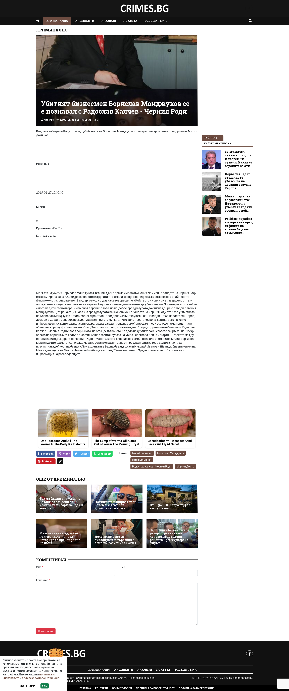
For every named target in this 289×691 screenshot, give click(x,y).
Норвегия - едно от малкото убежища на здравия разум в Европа (238, 181)
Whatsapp (104, 453)
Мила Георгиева (142, 453)
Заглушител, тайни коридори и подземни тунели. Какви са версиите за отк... (239, 159)
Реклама (85, 688)
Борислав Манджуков (170, 453)
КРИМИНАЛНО (57, 20)
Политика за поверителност (155, 688)
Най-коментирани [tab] (217, 143)
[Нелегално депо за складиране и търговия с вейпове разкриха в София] (116, 533)
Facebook (47, 453)
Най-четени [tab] (212, 138)
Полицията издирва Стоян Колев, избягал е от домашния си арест (115, 505)
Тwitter (84, 453)
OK (44, 686)
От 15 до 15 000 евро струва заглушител (170, 506)
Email (122, 567)
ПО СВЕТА (130, 20)
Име (39, 567)
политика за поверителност (40, 677)
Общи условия (122, 688)
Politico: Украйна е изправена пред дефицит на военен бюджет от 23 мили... (239, 226)
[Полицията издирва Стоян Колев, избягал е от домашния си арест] (116, 499)
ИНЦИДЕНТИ (84, 20)
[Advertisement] (75, 382)
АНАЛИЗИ (108, 20)
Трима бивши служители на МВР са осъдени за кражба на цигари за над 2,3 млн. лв (61, 503)
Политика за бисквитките (196, 688)
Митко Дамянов (141, 459)
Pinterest (48, 461)
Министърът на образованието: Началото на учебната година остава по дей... (239, 203)
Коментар (43, 580)
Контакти (101, 688)
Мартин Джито (185, 466)
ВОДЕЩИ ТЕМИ (155, 20)
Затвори (27, 686)
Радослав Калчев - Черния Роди (151, 466)
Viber (66, 453)
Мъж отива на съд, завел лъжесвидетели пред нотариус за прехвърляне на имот (59, 538)
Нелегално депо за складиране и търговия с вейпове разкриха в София (115, 540)
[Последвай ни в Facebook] (249, 8)
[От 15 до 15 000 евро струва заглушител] (172, 499)
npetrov (49, 119)
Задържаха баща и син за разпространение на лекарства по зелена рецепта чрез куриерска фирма (169, 537)
